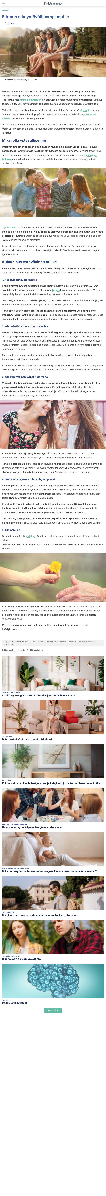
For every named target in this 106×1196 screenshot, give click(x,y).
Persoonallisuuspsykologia (15, 868)
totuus (56, 290)
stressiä (84, 110)
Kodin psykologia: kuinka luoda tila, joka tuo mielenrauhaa (38, 695)
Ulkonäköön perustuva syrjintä (21, 959)
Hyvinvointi (7, 737)
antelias (30, 536)
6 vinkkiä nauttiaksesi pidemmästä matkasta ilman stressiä (39, 915)
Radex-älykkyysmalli (15, 1002)
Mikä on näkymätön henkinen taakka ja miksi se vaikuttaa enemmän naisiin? (49, 871)
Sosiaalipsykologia (11, 956)
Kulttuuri (5, 10)
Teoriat (5, 1000)
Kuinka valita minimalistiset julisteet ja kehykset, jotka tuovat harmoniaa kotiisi (51, 783)
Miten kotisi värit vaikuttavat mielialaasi (27, 739)
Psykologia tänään (11, 693)
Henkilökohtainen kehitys (14, 824)
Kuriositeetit (8, 912)
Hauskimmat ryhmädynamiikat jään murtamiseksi (32, 827)
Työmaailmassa (11, 227)
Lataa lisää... (53, 1010)
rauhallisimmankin (30, 99)
